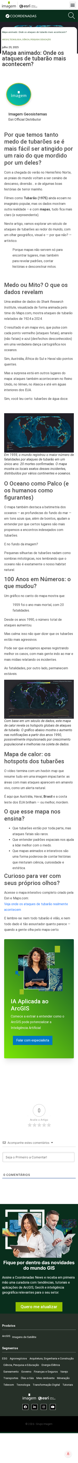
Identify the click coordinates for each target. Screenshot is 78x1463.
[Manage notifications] (68, 1453)
